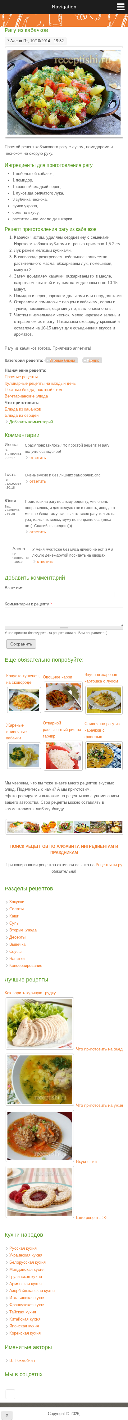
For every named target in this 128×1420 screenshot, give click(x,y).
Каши (14, 916)
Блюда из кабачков (23, 409)
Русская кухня (23, 1248)
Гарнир (93, 360)
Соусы (15, 951)
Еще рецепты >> (91, 1217)
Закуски (16, 901)
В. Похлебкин (22, 1360)
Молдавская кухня (26, 1269)
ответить (38, 457)
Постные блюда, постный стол (33, 389)
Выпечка (17, 944)
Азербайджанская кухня (32, 1290)
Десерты (17, 937)
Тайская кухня (22, 1312)
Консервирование (25, 965)
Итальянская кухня (27, 1297)
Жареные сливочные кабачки (16, 732)
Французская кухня (27, 1305)
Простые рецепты (21, 377)
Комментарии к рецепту (28, 604)
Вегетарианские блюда (26, 396)
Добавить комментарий (31, 422)
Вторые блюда (62, 360)
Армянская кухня (25, 1283)
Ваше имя (14, 588)
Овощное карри (57, 677)
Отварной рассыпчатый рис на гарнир (62, 729)
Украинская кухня (25, 1255)
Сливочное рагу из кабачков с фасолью (102, 730)
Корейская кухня (25, 1333)
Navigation (64, 6)
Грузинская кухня (25, 1276)
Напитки (17, 958)
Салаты (16, 909)
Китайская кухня (24, 1319)
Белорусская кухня (27, 1262)
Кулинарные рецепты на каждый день (40, 383)
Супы (14, 923)
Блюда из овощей (22, 415)
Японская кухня (24, 1326)
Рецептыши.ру (109, 864)
